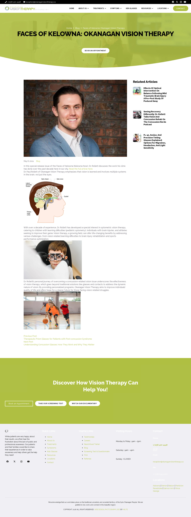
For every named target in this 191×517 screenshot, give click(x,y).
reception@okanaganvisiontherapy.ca (168, 462)
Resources (51, 455)
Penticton (179, 486)
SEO (118, 509)
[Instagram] (181, 2)
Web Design (99, 509)
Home (49, 437)
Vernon (164, 486)
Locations (51, 459)
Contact (50, 462)
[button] (88, 8)
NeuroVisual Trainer (92, 444)
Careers (87, 440)
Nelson (171, 486)
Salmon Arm (168, 488)
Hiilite (125, 509)
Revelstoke (157, 488)
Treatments (51, 444)
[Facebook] (173, 2)
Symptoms (51, 448)
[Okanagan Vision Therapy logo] (26, 8)
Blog (38, 161)
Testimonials (89, 437)
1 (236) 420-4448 (160, 445)
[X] (177, 2)
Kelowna (156, 486)
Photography (110, 509)
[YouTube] (185, 2)
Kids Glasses (52, 451)
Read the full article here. (81, 169)
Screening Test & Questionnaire (96, 451)
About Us (51, 440)
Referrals (87, 459)
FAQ (86, 455)
